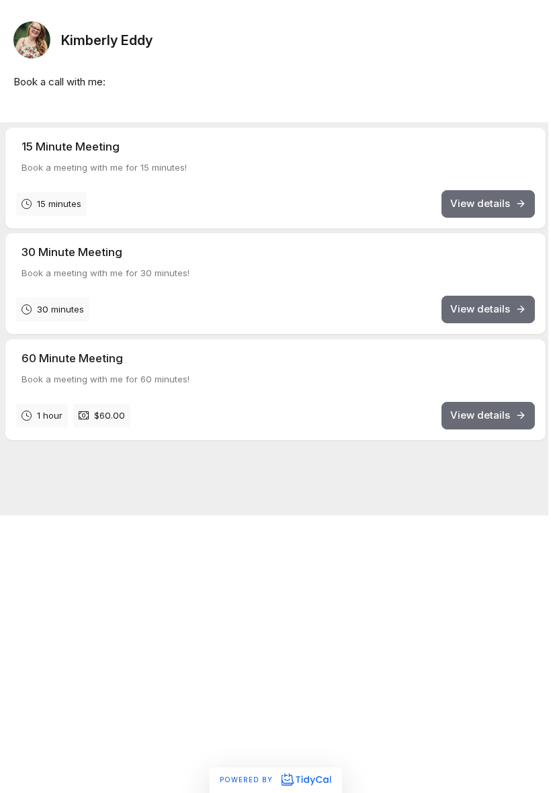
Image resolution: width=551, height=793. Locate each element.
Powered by (248, 780)
